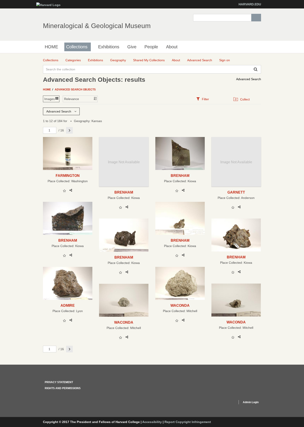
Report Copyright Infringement (187, 422)
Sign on (224, 60)
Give (131, 46)
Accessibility (152, 422)
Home (47, 89)
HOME (51, 46)
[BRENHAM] (180, 153)
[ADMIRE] (68, 283)
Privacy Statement (59, 382)
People (151, 46)
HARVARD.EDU (250, 4)
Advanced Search (248, 79)
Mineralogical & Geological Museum (97, 25)
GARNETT (236, 192)
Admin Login (251, 402)
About (172, 46)
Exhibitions (108, 46)
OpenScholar (225, 403)
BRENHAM (123, 192)
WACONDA (180, 305)
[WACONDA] (180, 283)
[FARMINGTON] (68, 153)
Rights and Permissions (63, 388)
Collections (76, 46)
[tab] (202, 99)
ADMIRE (68, 305)
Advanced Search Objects (75, 89)
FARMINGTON (68, 176)
